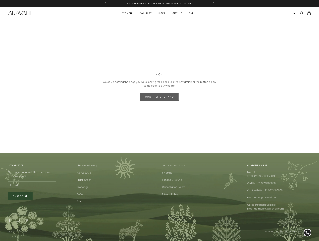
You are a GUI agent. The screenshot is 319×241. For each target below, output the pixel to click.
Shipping (167, 172)
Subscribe (20, 196)
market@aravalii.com (271, 208)
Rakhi (193, 13)
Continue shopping (159, 96)
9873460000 (268, 183)
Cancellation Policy (173, 187)
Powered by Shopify (298, 231)
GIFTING (177, 13)
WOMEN (127, 13)
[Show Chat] (308, 233)
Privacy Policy (170, 194)
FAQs (80, 194)
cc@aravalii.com (268, 197)
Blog (79, 201)
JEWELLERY (145, 13)
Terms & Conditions (173, 165)
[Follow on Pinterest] (27, 220)
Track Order (84, 180)
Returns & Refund (172, 180)
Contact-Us (84, 172)
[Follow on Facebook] (9, 220)
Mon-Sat (252, 172)
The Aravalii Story (87, 165)
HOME (162, 13)
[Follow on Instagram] (18, 220)
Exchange (83, 187)
